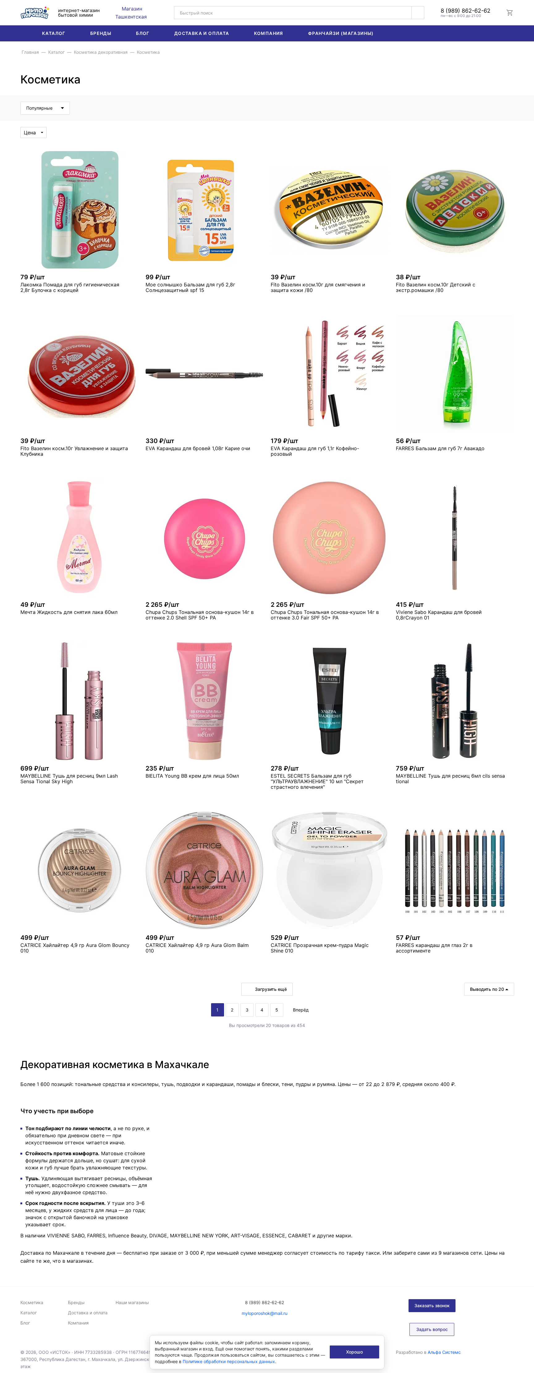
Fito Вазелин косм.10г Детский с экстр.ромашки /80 (435, 287)
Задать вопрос (432, 1329)
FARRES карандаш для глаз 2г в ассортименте (434, 948)
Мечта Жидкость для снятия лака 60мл (68, 612)
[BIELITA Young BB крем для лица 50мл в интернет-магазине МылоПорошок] (204, 701)
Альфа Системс (444, 1352)
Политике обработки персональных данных (229, 1361)
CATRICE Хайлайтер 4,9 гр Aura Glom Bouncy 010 (74, 948)
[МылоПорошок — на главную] (34, 12)
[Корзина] (510, 12)
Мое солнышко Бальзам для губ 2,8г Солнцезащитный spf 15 (190, 287)
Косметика (31, 1302)
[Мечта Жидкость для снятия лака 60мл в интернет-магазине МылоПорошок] (79, 537)
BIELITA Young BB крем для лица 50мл (192, 776)
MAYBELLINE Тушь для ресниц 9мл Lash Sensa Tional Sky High (69, 778)
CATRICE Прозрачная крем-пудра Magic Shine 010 (320, 948)
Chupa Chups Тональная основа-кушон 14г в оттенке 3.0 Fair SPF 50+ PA (325, 615)
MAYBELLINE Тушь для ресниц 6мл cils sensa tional (450, 778)
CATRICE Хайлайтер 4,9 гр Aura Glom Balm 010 (197, 948)
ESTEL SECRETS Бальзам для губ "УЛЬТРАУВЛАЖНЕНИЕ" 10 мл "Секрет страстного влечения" (317, 781)
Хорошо (354, 1351)
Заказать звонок (432, 1305)
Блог (143, 33)
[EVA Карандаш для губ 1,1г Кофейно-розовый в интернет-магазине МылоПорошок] (329, 374)
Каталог (54, 33)
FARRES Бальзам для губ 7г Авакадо (440, 448)
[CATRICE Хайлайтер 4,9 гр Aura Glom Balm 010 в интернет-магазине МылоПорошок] (204, 870)
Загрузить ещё (271, 989)
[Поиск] (417, 12)
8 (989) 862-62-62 (465, 10)
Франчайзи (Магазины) (341, 33)
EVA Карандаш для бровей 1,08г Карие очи (198, 448)
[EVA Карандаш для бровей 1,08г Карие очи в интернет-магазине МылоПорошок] (204, 374)
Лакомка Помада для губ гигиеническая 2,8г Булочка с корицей (69, 287)
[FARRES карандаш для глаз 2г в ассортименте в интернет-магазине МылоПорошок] (455, 870)
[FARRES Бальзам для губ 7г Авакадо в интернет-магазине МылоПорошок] (455, 374)
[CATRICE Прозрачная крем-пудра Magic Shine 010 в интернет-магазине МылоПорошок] (329, 870)
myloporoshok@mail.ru (264, 1313)
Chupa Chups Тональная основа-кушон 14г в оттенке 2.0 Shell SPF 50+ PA (200, 615)
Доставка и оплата (201, 33)
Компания (268, 33)
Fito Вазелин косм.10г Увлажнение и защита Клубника (74, 451)
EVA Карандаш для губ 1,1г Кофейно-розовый (315, 451)
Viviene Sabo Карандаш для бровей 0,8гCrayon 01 (439, 615)
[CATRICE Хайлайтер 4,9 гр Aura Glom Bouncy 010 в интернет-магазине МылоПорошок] (79, 870)
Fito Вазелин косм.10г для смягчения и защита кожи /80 (318, 287)
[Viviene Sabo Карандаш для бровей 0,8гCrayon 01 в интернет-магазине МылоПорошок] (455, 537)
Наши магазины (132, 1302)
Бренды (100, 33)
